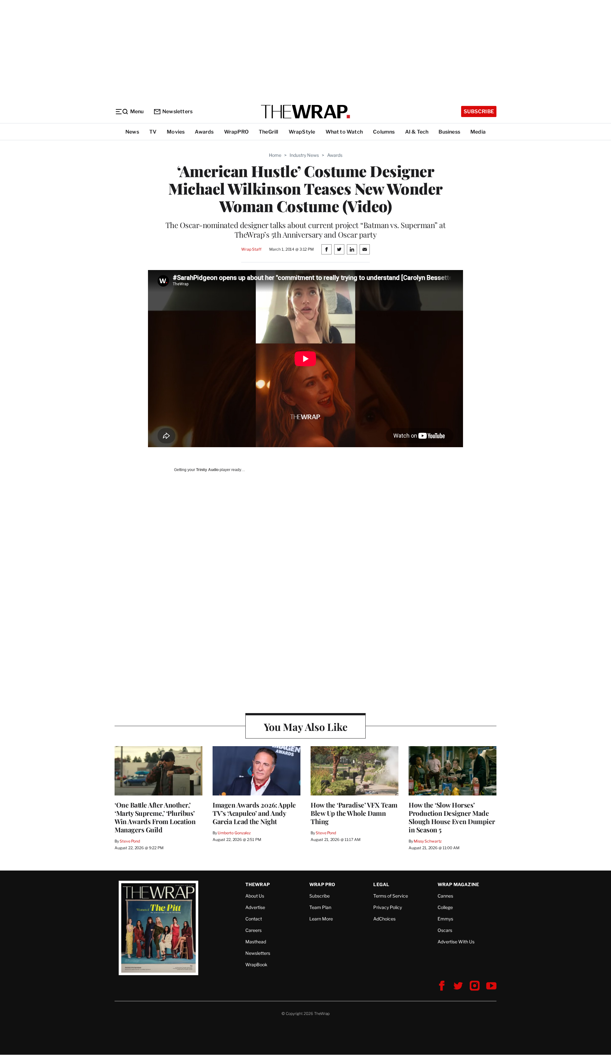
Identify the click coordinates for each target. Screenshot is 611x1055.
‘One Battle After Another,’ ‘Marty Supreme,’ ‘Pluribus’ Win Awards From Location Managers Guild (155, 817)
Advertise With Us (456, 941)
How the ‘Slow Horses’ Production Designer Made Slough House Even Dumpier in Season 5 (452, 817)
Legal (381, 884)
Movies (176, 132)
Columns (384, 132)
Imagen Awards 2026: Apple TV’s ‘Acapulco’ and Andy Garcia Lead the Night (254, 813)
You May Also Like (306, 726)
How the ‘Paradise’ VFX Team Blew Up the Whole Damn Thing (354, 813)
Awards (204, 132)
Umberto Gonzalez (234, 832)
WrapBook (256, 964)
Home (275, 155)
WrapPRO (236, 132)
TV (153, 132)
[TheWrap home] (305, 111)
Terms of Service (390, 896)
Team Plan (320, 907)
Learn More (321, 918)
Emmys (445, 918)
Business (449, 132)
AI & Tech (417, 132)
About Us (254, 896)
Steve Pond (130, 841)
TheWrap (257, 884)
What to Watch (344, 132)
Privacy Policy (387, 907)
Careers (253, 930)
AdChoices (384, 918)
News (132, 132)
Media (478, 132)
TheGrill (268, 132)
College (445, 907)
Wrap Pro (322, 884)
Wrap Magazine (458, 884)
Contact (253, 918)
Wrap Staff (251, 249)
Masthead (255, 941)
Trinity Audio (207, 470)
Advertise (255, 907)
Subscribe (479, 111)
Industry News (304, 155)
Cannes (445, 896)
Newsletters (177, 111)
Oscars (445, 930)
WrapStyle (302, 132)
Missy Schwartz (428, 841)
